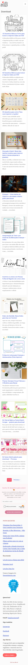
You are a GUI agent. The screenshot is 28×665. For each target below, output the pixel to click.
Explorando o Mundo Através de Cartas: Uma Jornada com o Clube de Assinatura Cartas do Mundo (14, 548)
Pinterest (6, 635)
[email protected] (13, 618)
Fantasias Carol (8, 564)
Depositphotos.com (9, 575)
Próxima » (16, 480)
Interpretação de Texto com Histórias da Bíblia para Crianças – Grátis (13, 238)
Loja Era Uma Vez (8, 569)
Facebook (6, 631)
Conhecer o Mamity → (9, 655)
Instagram (6, 627)
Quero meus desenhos (14, 512)
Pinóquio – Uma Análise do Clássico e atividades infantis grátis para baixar (12, 196)
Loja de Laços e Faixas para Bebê (13, 560)
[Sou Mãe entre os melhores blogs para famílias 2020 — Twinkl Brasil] (14, 586)
